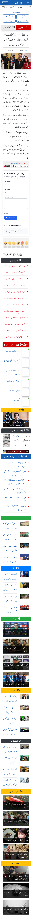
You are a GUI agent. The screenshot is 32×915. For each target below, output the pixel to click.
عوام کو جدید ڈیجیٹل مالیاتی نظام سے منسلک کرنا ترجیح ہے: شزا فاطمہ (10, 763)
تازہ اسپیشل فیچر (14, 410)
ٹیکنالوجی (14, 741)
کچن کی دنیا (17, 400)
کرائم (14, 863)
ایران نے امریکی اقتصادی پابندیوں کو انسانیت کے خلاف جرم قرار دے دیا (10, 579)
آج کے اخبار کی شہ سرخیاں (14, 456)
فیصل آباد (15, 436)
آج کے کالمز (5, 7)
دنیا (14, 568)
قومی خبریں (14, 518)
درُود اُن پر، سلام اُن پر (13, 381)
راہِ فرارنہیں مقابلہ (14, 390)
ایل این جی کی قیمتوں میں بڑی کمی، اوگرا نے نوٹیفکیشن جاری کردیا (10, 734)
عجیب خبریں (14, 791)
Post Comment (10, 217)
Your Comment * (8, 197)
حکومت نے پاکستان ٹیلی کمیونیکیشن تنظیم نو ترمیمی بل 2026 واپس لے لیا (10, 785)
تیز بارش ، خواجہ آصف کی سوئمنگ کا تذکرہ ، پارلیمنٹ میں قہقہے (15, 491)
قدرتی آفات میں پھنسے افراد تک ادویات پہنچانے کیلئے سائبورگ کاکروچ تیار (10, 751)
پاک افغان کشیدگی (23, 21)
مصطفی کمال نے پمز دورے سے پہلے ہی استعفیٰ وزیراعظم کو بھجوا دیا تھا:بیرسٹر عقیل (15, 482)
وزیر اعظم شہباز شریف (22, 17)
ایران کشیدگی (9, 16)
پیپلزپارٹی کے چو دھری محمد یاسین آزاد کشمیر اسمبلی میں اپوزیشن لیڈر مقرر (15, 473)
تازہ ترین (20, 7)
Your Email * (7, 189)
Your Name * (7, 181)
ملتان (16, 445)
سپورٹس (14, 618)
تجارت (13, 690)
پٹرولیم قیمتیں (9, 21)
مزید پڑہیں (14, 260)
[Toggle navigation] (28, 2)
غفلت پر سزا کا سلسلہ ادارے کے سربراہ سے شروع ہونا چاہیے (15, 465)
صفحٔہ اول (28, 7)
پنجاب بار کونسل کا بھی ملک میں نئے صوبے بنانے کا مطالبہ (10, 539)
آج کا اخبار (13, 7)
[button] (5, 420)
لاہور (27, 436)
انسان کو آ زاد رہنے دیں (13, 351)
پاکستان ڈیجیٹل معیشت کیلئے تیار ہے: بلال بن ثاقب (10, 701)
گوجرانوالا (15, 440)
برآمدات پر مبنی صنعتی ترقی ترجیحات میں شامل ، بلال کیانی (16, 508)
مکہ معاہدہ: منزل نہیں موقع (12, 361)
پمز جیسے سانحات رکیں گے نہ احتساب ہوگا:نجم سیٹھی (14, 499)
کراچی (27, 445)
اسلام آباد (25, 440)
